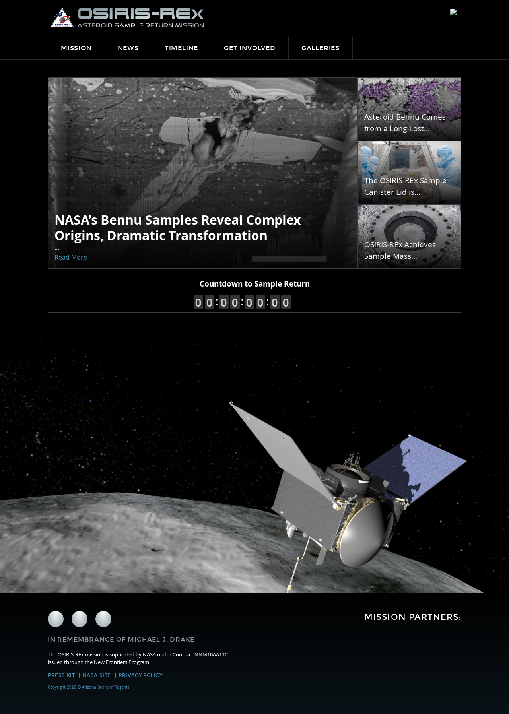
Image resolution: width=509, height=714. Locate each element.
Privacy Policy (140, 675)
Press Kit (61, 675)
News (128, 48)
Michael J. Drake (161, 639)
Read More (70, 257)
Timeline (181, 48)
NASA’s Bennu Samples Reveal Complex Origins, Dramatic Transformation (177, 227)
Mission (76, 48)
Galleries (320, 48)
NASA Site (97, 675)
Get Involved (250, 48)
